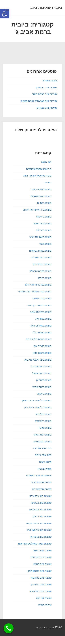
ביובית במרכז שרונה (41, 298)
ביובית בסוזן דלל (43, 318)
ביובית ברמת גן (43, 380)
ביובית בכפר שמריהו (41, 257)
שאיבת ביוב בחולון (42, 564)
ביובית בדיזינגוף (43, 216)
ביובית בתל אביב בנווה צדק (37, 407)
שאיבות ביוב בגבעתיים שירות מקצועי (39, 101)
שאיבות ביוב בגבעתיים (40, 509)
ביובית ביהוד (45, 244)
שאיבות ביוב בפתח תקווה (44, 94)
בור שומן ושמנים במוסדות (38, 169)
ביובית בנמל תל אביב (40, 312)
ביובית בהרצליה (43, 230)
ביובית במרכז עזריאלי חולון (38, 284)
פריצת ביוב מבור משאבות (38, 475)
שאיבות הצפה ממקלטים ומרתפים (34, 543)
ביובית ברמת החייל (41, 387)
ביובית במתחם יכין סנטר (39, 305)
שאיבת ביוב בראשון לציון (39, 571)
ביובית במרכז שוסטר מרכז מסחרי (34, 291)
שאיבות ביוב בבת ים (47, 107)
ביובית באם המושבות (41, 196)
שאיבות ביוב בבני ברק (40, 496)
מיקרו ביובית (45, 462)
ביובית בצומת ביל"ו (42, 332)
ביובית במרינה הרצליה (40, 271)
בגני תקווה (46, 162)
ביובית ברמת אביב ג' (41, 366)
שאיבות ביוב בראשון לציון (39, 530)
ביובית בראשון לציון (42, 353)
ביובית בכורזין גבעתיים (40, 250)
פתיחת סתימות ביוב (41, 489)
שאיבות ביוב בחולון (42, 516)
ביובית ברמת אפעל (41, 373)
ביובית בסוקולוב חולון (41, 325)
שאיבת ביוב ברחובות (41, 577)
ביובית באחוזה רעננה (41, 189)
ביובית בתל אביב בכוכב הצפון (36, 400)
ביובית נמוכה (45, 427)
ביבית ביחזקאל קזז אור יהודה (37, 175)
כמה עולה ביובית (43, 455)
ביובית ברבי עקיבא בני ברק (37, 359)
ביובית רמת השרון (42, 434)
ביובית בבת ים (44, 203)
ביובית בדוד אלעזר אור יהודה (37, 209)
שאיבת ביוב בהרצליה (41, 557)
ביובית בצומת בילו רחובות (38, 339)
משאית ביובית (44, 468)
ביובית (48, 182)
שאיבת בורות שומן (42, 550)
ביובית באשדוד (49, 80)
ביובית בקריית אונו (42, 346)
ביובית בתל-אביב (43, 421)
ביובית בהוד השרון (42, 223)
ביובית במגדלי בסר (41, 264)
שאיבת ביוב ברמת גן (41, 584)
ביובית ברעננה (44, 393)
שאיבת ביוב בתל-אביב (40, 591)
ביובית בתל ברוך (43, 414)
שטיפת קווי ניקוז (43, 598)
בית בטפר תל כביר (42, 448)
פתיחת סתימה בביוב (41, 482)
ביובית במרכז (44, 278)
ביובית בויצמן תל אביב (40, 237)
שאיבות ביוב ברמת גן (46, 87)
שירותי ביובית (44, 605)
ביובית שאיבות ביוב (46, 8)
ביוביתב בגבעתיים (42, 441)
